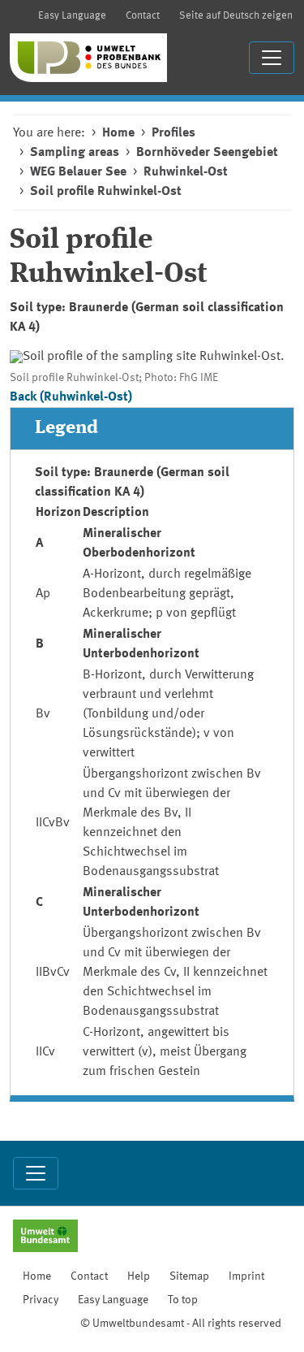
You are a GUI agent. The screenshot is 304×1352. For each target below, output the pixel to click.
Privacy (40, 1300)
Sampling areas (74, 152)
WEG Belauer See (78, 172)
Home (118, 133)
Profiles (173, 133)
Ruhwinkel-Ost (185, 172)
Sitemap (189, 1276)
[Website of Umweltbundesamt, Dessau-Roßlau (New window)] (45, 1237)
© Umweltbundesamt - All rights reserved (180, 1323)
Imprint (246, 1276)
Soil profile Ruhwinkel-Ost (106, 191)
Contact (143, 16)
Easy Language (72, 16)
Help (138, 1276)
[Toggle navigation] (271, 57)
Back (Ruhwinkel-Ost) (71, 397)
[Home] (88, 57)
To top (183, 1300)
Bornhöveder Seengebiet (207, 152)
